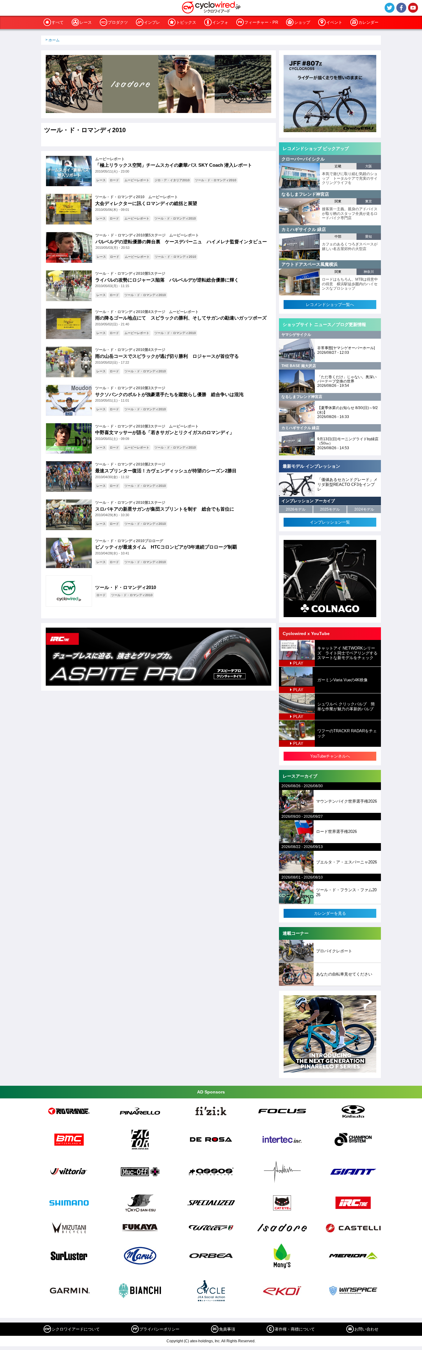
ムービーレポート (136, 180)
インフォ (220, 22)
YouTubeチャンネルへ (330, 756)
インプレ (152, 22)
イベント (334, 22)
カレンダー (368, 22)
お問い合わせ (366, 1329)
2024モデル (364, 509)
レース (86, 22)
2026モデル (296, 509)
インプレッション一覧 (330, 522)
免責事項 (227, 1329)
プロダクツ (118, 22)
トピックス (186, 22)
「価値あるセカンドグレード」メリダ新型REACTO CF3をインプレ (347, 484)
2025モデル (330, 509)
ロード (114, 180)
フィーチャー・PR (261, 22)
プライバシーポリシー (159, 1329)
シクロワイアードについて (76, 1329)
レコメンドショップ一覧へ (330, 304)
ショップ (302, 22)
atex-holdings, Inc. (205, 1341)
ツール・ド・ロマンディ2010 (215, 180)
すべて (58, 22)
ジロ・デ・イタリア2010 (172, 180)
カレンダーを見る (330, 913)
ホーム (54, 40)
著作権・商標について (295, 1329)
